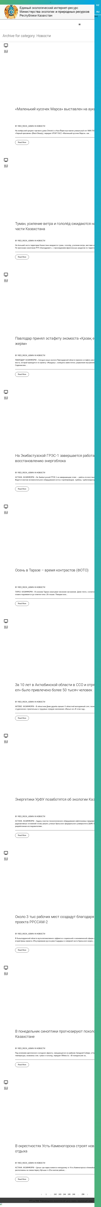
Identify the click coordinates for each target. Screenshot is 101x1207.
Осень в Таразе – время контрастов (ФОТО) (52, 570)
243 (60, 1194)
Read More (22, 142)
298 (83, 1194)
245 (69, 1194)
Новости (41, 126)
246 (73, 1194)
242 (55, 1194)
